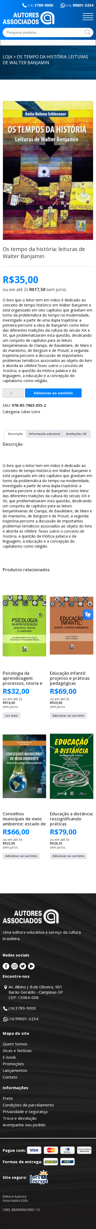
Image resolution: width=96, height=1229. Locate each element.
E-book (9, 1057)
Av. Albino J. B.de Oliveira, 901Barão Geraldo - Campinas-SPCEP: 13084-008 (36, 992)
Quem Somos (15, 1043)
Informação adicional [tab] (44, 434)
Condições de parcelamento (28, 1104)
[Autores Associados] (28, 22)
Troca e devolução (20, 1118)
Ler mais (11, 715)
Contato (10, 1077)
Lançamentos (15, 1070)
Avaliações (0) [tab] (76, 434)
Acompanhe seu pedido (24, 1124)
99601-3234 (79, 5)
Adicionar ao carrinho (53, 393)
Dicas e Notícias (17, 1050)
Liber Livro (30, 411)
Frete (8, 1098)
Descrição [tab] (15, 434)
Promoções (13, 1063)
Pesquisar (88, 32)
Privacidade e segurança (25, 1111)
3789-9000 (40, 5)
